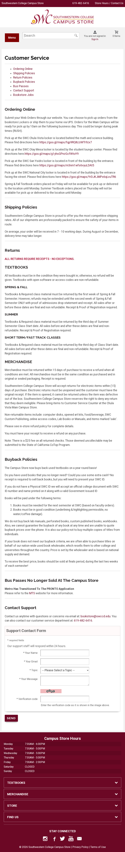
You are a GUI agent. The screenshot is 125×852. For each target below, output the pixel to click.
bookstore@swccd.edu (96, 616)
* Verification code (27, 699)
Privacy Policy (80, 847)
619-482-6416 (80, 3)
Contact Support (23, 90)
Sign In (94, 39)
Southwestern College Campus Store (23, 3)
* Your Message (28, 679)
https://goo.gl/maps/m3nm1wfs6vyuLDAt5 (66, 165)
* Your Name (30, 652)
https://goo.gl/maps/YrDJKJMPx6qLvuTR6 (89, 176)
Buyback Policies (24, 81)
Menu (12, 37)
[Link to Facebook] (54, 839)
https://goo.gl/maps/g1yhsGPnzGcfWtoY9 (52, 153)
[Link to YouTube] (71, 839)
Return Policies (22, 77)
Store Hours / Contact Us (109, 3)
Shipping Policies (24, 73)
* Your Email (31, 661)
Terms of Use (98, 847)
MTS (32, 593)
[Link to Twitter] (62, 839)
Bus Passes (21, 86)
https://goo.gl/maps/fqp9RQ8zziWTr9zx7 (65, 142)
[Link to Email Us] (79, 839)
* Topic (34, 670)
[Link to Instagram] (45, 839)
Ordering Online (23, 68)
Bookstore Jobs (23, 95)
